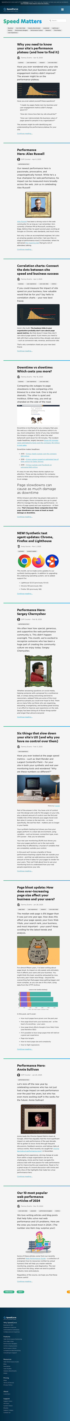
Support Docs (7, 1401)
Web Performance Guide (36, 1258)
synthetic (21, 551)
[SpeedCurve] (10, 10)
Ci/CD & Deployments (10, 1346)
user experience (31, 62)
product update (31, 551)
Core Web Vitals (20, 28)
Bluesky (5, 1408)
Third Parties (57, 30)
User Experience (12, 32)
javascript (33, 1211)
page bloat (22, 909)
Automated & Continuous (11, 1329)
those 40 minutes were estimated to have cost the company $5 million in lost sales (38, 442)
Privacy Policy (7, 1385)
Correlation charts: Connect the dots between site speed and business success (38, 269)
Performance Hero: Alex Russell (30, 152)
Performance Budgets (21, 30)
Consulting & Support (10, 1352)
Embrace (26, 2)
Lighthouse (55, 28)
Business (10, 28)
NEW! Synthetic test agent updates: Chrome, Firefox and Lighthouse (35, 537)
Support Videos (8, 1410)
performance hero (24, 164)
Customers (6, 1394)
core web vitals (52, 62)
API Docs (6, 1403)
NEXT (20, 1292)
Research (48, 30)
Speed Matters (22, 20)
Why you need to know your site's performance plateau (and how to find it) (38, 48)
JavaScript (46, 28)
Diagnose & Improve (9, 1327)
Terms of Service (8, 1382)
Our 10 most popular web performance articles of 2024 (32, 1196)
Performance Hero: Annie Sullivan (31, 1067)
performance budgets (45, 1211)
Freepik (57, 806)
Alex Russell (22, 222)
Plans (5, 1380)
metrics (53, 284)
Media (5, 1373)
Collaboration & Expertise (11, 1332)
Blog (4, 1364)
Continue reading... (25, 133)
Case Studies (7, 1368)
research (42, 62)
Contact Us (6, 1412)
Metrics (10, 30)
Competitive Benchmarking (12, 1350)
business (21, 62)
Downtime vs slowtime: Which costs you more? (35, 369)
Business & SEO (8, 1325)
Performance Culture (37, 30)
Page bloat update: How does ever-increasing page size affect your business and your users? (36, 893)
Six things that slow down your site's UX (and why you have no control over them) (38, 737)
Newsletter (6, 1366)
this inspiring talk (32, 243)
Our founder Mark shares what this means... (35, 3)
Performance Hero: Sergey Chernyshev (31, 612)
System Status (7, 1405)
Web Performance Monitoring (12, 1339)
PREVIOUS (9, 1292)
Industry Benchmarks (34, 28)
